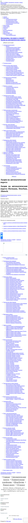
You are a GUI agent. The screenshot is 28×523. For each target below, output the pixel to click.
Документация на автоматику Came (14, 391)
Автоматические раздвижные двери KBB (15, 105)
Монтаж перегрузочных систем (13, 321)
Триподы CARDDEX (8, 152)
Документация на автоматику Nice (14, 390)
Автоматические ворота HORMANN (14, 56)
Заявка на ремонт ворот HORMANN (14, 327)
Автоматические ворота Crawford (14, 57)
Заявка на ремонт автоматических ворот (15, 326)
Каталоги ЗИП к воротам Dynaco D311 (15, 432)
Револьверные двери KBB (12, 99)
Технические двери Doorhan (12, 113)
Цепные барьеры (10, 411)
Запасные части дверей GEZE (13, 154)
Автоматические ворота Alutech (13, 47)
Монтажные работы (8, 314)
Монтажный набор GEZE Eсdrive (13, 160)
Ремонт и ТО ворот (7, 33)
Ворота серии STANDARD (12, 451)
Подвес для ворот (10, 362)
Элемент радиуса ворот (11, 381)
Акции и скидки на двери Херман (14, 463)
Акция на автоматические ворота (13, 40)
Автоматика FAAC (10, 89)
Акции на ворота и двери (9, 459)
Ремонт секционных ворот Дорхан (14, 281)
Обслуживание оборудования (13, 262)
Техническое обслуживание (9, 261)
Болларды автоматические (12, 408)
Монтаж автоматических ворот (13, 316)
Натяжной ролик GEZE (11, 158)
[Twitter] (14, 236)
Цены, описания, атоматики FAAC (14, 418)
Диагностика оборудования (9, 302)
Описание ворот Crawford (12, 425)
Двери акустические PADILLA (13, 116)
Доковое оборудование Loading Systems (15, 75)
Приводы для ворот (7, 85)
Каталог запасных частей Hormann (14, 430)
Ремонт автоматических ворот (13, 279)
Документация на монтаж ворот (13, 397)
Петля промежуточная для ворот (13, 359)
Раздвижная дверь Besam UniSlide (14, 102)
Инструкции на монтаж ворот (10, 396)
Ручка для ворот (9, 372)
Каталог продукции (7, 437)
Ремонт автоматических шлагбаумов (14, 293)
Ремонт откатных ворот (11, 290)
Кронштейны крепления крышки (13, 159)
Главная (5, 16)
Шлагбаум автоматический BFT (13, 83)
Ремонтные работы (7, 276)
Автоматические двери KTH (12, 106)
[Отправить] (14, 238)
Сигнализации (9, 24)
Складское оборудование (12, 66)
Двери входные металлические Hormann (15, 127)
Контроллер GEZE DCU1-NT (13, 156)
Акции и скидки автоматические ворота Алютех (14, 228)
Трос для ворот (9, 378)
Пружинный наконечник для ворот (14, 370)
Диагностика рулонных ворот (13, 309)
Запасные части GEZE (8, 153)
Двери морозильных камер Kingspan (14, 132)
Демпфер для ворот (10, 350)
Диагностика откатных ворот (13, 305)
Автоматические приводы (12, 87)
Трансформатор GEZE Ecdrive (13, 157)
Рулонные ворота (7, 63)
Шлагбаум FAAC (10, 81)
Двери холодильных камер (9, 130)
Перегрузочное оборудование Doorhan (15, 72)
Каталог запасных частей (9, 428)
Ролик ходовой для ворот (12, 371)
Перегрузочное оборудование (10, 65)
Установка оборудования (11, 315)
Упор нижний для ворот (11, 379)
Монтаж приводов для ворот (12, 320)
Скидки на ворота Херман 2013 (13, 465)
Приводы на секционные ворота (13, 403)
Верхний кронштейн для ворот (13, 347)
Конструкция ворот (7, 339)
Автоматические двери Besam (13, 100)
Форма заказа (6, 26)
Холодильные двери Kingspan (13, 135)
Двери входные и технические (10, 110)
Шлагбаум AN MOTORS (12, 82)
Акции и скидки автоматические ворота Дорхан (14, 230)
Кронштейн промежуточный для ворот (15, 354)
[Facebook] (14, 234)
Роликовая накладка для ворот (13, 373)
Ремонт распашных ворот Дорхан (14, 284)
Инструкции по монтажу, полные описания (16, 407)
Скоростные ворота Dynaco (12, 53)
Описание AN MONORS (12, 424)
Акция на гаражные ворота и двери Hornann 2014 (14, 226)
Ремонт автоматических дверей (13, 295)
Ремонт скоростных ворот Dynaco (14, 287)
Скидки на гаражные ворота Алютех (14, 466)
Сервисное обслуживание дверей (13, 269)
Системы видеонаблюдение (12, 169)
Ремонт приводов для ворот (12, 297)
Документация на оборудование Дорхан (15, 385)
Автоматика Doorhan (11, 90)
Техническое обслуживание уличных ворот (16, 267)
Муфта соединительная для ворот (14, 360)
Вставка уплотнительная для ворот (14, 349)
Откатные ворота (10, 60)
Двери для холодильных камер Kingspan (15, 131)
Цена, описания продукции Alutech (14, 417)
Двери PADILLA (10, 114)
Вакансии (5, 31)
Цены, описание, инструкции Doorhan (15, 419)
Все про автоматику (8, 30)
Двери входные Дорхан (11, 112)
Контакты (5, 27)
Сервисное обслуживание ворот (13, 263)
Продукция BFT (10, 402)
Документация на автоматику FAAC (14, 388)
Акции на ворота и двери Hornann (14, 461)
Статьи (5, 29)
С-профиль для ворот (11, 375)
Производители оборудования (13, 414)
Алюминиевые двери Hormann (13, 128)
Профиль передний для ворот (13, 367)
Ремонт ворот (9, 484)
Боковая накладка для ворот (12, 345)
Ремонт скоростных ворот (12, 292)
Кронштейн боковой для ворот (13, 355)
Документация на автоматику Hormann (15, 389)
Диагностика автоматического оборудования (16, 303)
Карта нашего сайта (7, 470)
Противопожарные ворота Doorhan (14, 52)
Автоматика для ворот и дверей (12, 38)
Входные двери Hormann (9, 124)
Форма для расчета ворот (12, 258)
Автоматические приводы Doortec (14, 98)
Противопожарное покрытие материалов (15, 174)
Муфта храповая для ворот (12, 361)
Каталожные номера (10, 429)
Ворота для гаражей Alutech (12, 448)
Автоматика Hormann (11, 93)
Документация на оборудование (10, 383)
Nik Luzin (8, 521)
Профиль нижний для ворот (12, 365)
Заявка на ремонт (7, 325)
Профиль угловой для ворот (12, 368)
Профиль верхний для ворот (12, 366)
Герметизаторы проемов (11, 69)
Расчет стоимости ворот (8, 257)
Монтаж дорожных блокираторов (14, 322)
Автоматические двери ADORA (13, 107)
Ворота (7, 46)
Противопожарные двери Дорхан (14, 111)
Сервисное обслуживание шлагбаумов (15, 270)
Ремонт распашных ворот (12, 291)
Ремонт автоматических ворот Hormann (15, 289)
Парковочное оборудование (9, 140)
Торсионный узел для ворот (12, 342)
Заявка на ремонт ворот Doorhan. (13, 333)
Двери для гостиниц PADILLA (13, 119)
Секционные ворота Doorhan (12, 48)
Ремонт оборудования (11, 278)
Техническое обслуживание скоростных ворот (16, 268)
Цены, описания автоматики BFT (14, 422)
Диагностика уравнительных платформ (15, 310)
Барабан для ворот (10, 343)
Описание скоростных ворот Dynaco (14, 415)
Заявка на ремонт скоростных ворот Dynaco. (16, 331)
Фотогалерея (6, 25)
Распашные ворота (10, 59)
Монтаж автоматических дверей (13, 319)
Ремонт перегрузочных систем (13, 296)
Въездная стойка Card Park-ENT (13, 149)
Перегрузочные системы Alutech (13, 70)
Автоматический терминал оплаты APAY (15, 147)
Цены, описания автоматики (10, 413)
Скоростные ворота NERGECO (13, 49)
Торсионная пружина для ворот (13, 377)
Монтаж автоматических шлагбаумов (14, 318)
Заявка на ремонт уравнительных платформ (16, 334)
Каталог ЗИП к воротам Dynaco (13, 431)
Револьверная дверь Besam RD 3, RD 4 (15, 101)
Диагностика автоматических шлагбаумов (16, 312)
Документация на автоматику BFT (14, 387)
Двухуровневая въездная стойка (13, 151)
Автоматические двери (11, 20)
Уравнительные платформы (12, 67)
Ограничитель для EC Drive (12, 163)
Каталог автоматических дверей (13, 96)
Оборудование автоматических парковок (15, 142)
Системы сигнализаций (11, 166)
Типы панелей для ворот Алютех (13, 449)
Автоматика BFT (7, 401)
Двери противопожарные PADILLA (14, 121)
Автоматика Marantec (11, 92)
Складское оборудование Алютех (13, 71)
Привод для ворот (10, 364)
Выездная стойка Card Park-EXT (13, 148)
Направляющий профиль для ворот (14, 357)
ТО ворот (21, 484)
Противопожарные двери (12, 21)
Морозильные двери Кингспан (13, 134)
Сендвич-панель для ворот (12, 376)
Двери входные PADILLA (12, 117)
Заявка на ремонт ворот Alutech (13, 332)
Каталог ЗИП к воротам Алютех (13, 435)
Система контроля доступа (12, 171)
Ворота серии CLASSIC (11, 452)
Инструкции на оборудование (13, 384)
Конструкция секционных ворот (13, 340)
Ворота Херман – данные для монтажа (15, 399)
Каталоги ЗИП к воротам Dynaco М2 (14, 434)
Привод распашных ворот (12, 405)
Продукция (5, 18)
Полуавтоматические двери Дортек (14, 104)
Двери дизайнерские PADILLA (13, 118)
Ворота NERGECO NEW (12, 51)
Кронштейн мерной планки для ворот (15, 353)
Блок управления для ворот (12, 344)
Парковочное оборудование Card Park (14, 145)
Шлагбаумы (8, 78)
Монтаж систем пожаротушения (13, 172)
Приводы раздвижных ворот (12, 406)
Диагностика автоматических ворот (14, 304)
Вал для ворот (9, 348)
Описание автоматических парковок (14, 143)
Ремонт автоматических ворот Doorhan (15, 280)
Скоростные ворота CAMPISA (13, 54)
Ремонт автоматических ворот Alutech (15, 286)
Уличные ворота (10, 58)
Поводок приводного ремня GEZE (14, 162)
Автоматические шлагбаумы (12, 23)
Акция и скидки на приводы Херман (14, 464)
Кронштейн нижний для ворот (13, 356)
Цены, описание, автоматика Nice (14, 420)
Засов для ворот (9, 351)
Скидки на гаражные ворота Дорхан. (14, 467)
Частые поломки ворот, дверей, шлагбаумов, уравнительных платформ (16, 299)
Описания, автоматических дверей (14, 423)
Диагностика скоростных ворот (13, 308)
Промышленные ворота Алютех (13, 447)
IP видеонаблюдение (10, 170)
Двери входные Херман (11, 125)
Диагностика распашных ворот (13, 307)
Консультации (6, 32)
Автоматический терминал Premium (14, 146)
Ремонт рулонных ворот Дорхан (13, 285)
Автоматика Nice (10, 88)
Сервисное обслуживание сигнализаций (15, 274)
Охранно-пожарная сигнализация (14, 168)
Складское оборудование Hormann (14, 74)
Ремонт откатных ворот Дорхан (13, 282)
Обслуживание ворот (11, 35)
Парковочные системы (11, 141)
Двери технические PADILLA (13, 122)
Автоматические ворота (11, 19)
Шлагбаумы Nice (10, 80)
